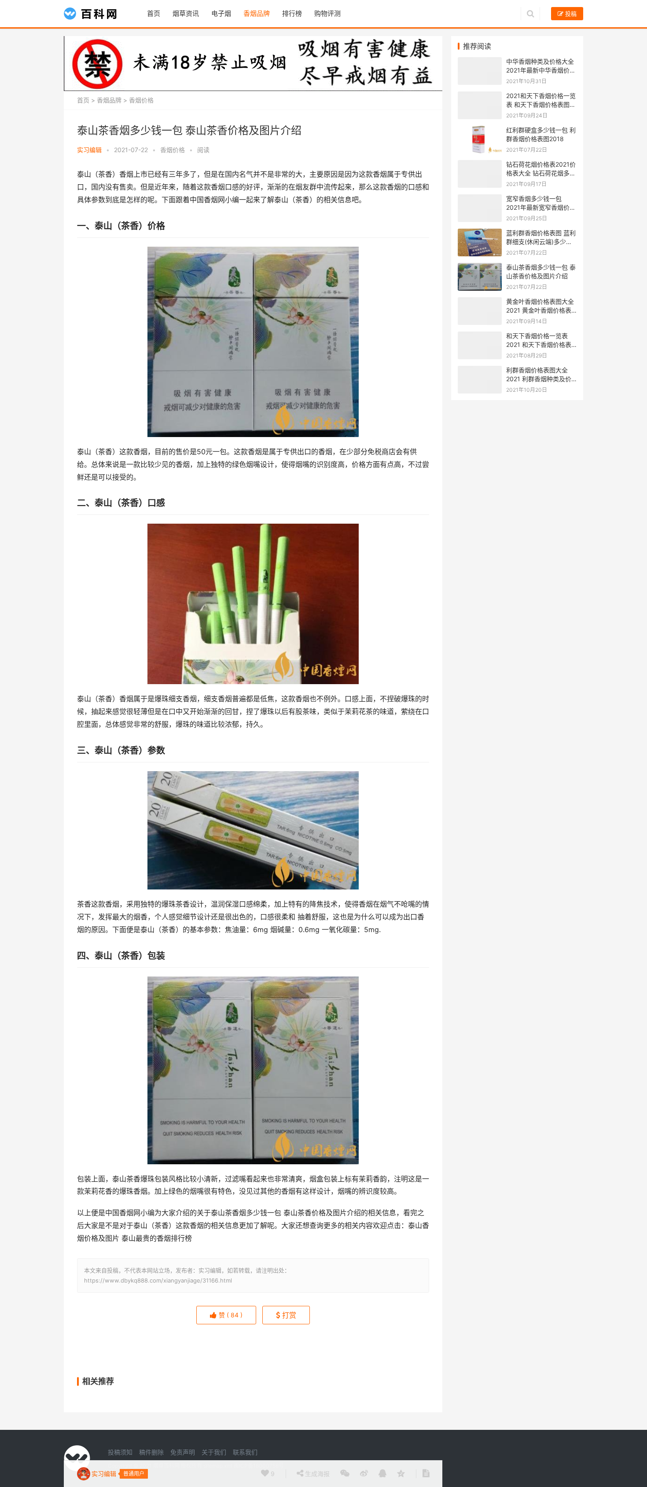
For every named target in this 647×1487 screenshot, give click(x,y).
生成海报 (316, 1473)
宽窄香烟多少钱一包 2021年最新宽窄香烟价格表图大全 (541, 207)
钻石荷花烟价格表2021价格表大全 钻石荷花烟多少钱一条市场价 (541, 172)
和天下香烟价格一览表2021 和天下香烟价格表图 (538, 344)
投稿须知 (120, 1452)
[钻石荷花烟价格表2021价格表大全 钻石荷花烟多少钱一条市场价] (480, 164)
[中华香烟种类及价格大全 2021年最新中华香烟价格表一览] (480, 62)
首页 (153, 13)
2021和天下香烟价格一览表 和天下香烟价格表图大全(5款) (541, 104)
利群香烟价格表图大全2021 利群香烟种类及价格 (538, 378)
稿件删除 (151, 1452)
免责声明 (182, 1452)
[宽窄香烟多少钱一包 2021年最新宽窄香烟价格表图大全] (480, 199)
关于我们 (214, 1452)
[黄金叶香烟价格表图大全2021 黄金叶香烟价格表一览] (480, 302)
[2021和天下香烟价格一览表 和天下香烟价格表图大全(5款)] (480, 96)
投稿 (570, 13)
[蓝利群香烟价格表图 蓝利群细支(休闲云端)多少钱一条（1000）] (480, 233)
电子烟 (221, 13)
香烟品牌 (256, 13)
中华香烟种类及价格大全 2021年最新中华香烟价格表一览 (541, 70)
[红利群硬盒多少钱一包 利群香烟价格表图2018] (480, 130)
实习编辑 (89, 149)
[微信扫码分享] (345, 1473)
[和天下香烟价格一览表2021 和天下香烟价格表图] (480, 336)
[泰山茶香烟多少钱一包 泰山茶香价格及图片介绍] (480, 267)
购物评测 (327, 13)
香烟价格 (141, 100)
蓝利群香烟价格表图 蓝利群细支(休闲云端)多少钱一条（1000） (541, 241)
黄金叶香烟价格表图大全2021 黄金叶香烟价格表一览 (540, 310)
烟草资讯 (186, 13)
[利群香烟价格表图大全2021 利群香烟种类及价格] (480, 370)
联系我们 (245, 1452)
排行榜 (292, 13)
